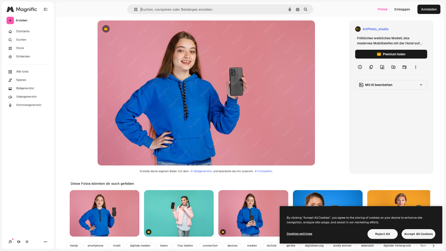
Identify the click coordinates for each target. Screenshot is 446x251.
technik (272, 246)
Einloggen (402, 9)
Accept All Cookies (418, 234)
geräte (290, 246)
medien (252, 246)
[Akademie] (18, 241)
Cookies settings (299, 234)
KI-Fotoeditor (263, 171)
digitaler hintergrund (397, 246)
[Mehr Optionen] (415, 67)
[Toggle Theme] (27, 241)
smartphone (95, 246)
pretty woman (342, 246)
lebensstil (367, 246)
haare (164, 246)
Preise (382, 9)
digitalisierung (314, 246)
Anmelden (429, 9)
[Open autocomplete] (134, 9)
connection (210, 246)
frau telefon (185, 246)
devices (232, 246)
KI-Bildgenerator (201, 171)
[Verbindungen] (10, 241)
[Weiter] (433, 246)
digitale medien (140, 246)
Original (127, 29)
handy (74, 246)
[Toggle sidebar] (45, 9)
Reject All (382, 234)
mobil (116, 246)
